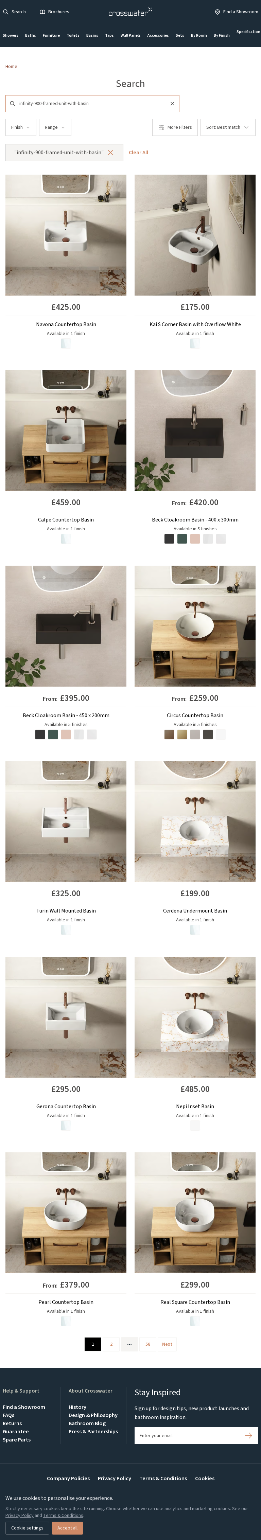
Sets (180, 35)
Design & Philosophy (93, 1415)
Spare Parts (17, 1440)
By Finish (222, 35)
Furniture (51, 35)
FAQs (8, 1415)
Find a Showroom (24, 1407)
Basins (92, 35)
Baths (30, 35)
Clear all (138, 152)
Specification (248, 32)
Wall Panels (131, 35)
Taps (109, 35)
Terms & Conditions (163, 1478)
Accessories (158, 35)
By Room (199, 35)
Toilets (73, 35)
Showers (10, 35)
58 (147, 1344)
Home (11, 67)
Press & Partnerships (93, 1431)
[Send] (248, 1435)
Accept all (67, 1528)
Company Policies (68, 1478)
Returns (12, 1423)
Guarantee (16, 1431)
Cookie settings (27, 1528)
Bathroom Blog (87, 1423)
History (77, 1407)
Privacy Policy (114, 1478)
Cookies (204, 1478)
